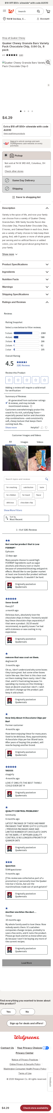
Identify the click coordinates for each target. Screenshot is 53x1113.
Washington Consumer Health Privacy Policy (25, 1068)
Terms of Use (25, 1073)
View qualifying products (14, 133)
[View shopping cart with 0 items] (48, 11)
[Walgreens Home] (11, 11)
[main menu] (4, 11)
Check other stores (14, 171)
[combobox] (25, 11)
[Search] (40, 11)
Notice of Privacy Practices (25, 1059)
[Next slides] (48, 85)
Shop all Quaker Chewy (13, 38)
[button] (43, 19)
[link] (12, 55)
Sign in (13, 141)
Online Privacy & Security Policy (25, 1064)
